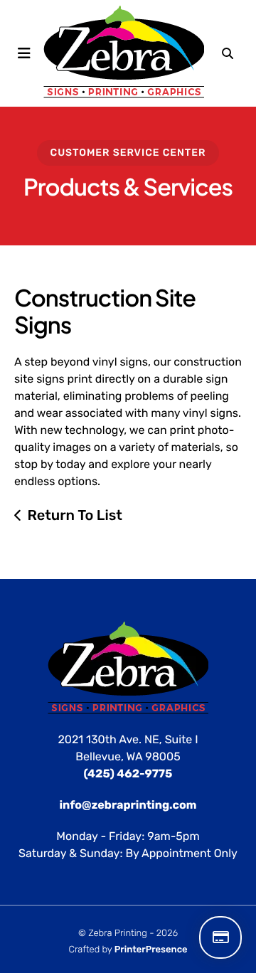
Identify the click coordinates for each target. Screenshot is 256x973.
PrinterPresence (151, 950)
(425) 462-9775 (128, 773)
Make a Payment (220, 937)
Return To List (74, 514)
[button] (24, 53)
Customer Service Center (128, 153)
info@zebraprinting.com (128, 805)
